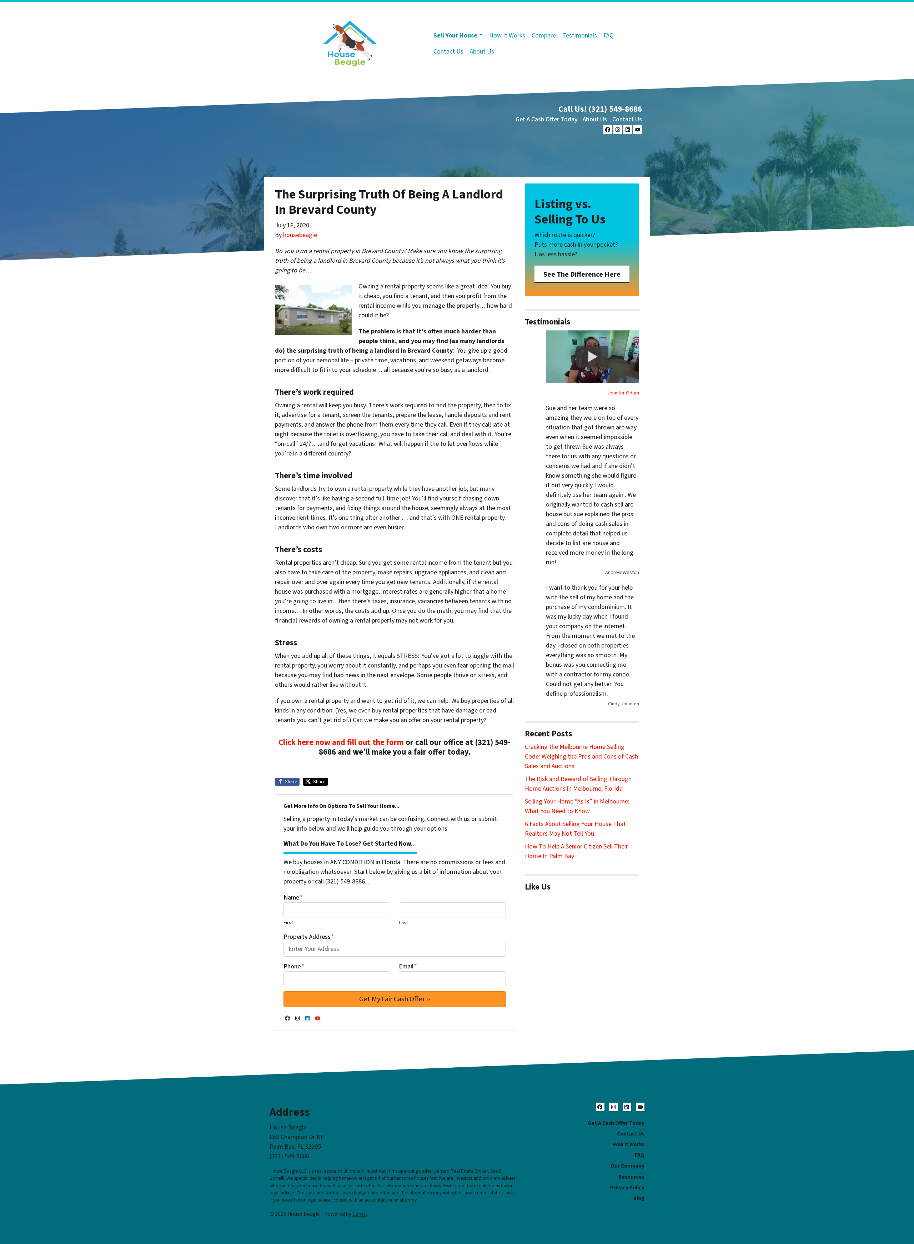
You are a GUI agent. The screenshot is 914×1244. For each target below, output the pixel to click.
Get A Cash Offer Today (547, 119)
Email (408, 966)
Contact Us (448, 51)
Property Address (308, 936)
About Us (482, 51)
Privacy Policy (627, 1188)
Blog (638, 1198)
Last (403, 922)
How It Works (507, 35)
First (288, 922)
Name (293, 897)
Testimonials (579, 35)
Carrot (359, 1214)
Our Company (627, 1166)
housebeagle (300, 235)
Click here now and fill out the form (341, 742)
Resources (631, 1177)
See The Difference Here (582, 274)
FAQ (608, 35)
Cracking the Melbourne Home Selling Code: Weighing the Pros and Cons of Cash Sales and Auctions (581, 756)
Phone (293, 966)
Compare (544, 35)
